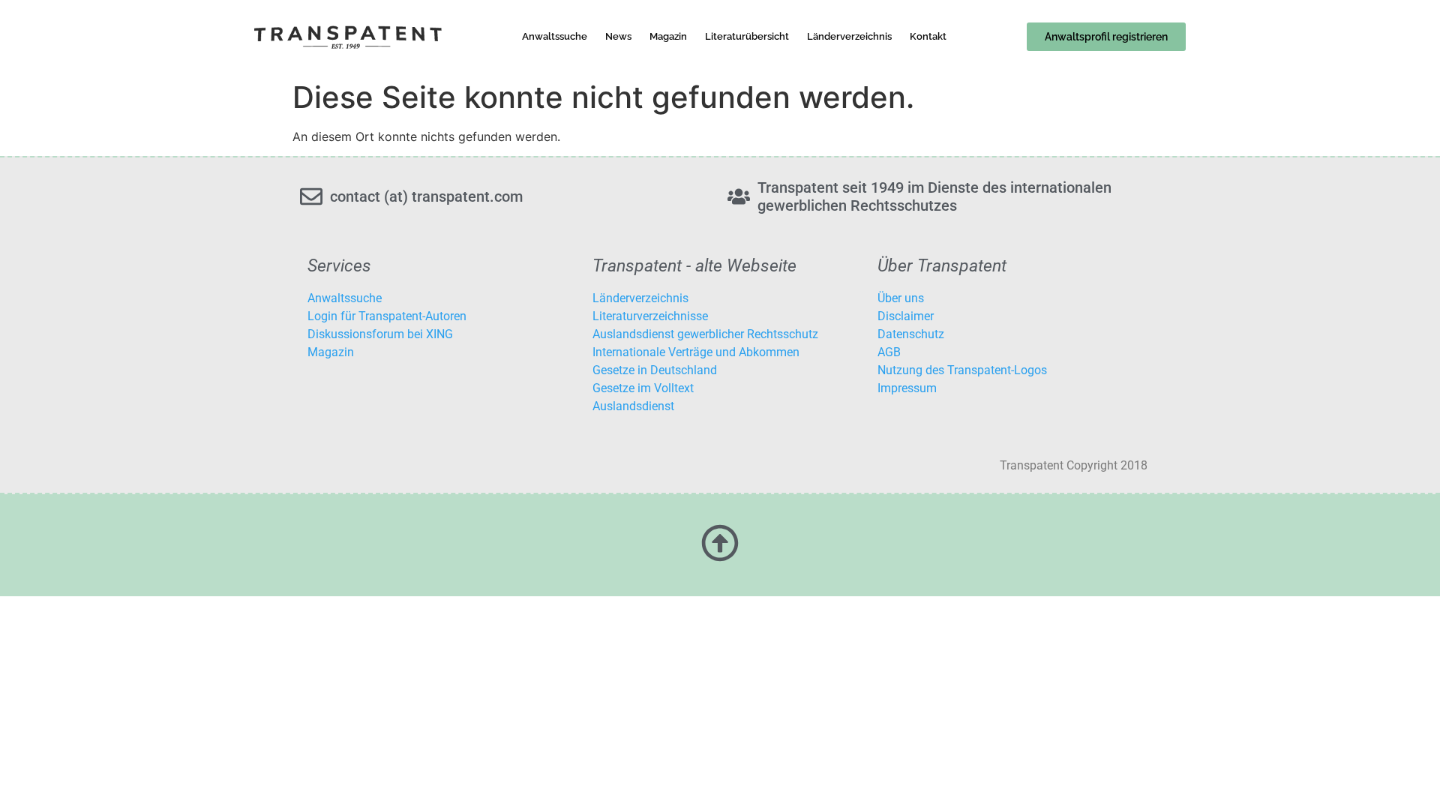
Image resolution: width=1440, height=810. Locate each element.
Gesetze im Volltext (643, 388)
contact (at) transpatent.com (426, 197)
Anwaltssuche (554, 36)
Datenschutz (911, 334)
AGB (889, 352)
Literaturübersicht (747, 36)
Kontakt (928, 36)
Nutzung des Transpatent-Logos (962, 370)
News (618, 36)
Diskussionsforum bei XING (380, 334)
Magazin (668, 36)
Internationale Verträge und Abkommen (696, 352)
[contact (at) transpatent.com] (311, 196)
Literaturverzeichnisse (650, 316)
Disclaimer (906, 316)
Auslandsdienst (633, 406)
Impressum (907, 388)
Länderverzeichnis (849, 36)
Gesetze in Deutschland (654, 370)
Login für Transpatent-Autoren (387, 316)
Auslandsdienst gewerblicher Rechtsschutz (705, 334)
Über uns (901, 298)
